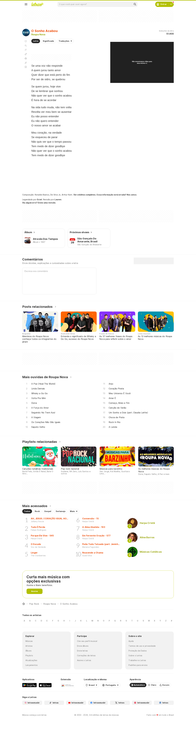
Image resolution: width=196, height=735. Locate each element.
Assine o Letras (84, 660)
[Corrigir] (25, 63)
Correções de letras (86, 655)
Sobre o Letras (135, 655)
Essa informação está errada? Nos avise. (117, 195)
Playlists (29, 655)
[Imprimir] (25, 58)
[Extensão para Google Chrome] (68, 685)
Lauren (58, 199)
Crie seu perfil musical (87, 641)
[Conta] (171, 4)
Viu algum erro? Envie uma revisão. (39, 203)
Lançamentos (31, 665)
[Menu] (26, 4)
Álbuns (28, 651)
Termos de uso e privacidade (142, 646)
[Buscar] (134, 4)
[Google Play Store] (29, 685)
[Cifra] (25, 54)
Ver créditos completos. (84, 195)
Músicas (29, 641)
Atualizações (31, 660)
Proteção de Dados (138, 651)
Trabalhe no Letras (137, 660)
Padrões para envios (138, 665)
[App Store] (45, 685)
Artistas (29, 646)
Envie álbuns (83, 646)
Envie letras (82, 651)
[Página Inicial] (23, 604)
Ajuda (131, 641)
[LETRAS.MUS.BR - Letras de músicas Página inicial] (37, 4)
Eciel (39, 199)
